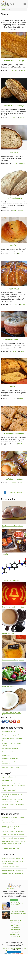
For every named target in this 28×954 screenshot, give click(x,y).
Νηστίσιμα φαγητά (8, 686)
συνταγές (21, 950)
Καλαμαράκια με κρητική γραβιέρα (11, 735)
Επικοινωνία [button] (14, 900)
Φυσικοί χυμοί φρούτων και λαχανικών (13, 804)
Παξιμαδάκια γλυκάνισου (14, 434)
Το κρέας (5, 554)
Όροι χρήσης (6, 948)
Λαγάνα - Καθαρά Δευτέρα (14, 60)
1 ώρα (14, 210)
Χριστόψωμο (14, 289)
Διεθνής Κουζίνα (15, 925)
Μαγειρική (5, 9)
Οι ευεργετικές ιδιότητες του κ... (13, 660)
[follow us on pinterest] (11, 721)
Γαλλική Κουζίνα (15, 923)
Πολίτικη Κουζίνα (15, 936)
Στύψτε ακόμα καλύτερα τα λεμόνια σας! (13, 858)
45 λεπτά (14, 70)
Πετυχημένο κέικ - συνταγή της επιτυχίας (13, 873)
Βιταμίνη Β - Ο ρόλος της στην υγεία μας (13, 817)
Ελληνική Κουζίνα (15, 927)
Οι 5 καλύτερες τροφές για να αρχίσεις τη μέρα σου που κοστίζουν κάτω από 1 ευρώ (13, 843)
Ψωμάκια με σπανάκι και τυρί (14, 339)
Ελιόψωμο (14, 387)
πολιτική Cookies (15, 948)
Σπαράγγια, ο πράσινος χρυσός (11, 848)
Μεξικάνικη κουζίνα (15, 934)
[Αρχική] (8, 4)
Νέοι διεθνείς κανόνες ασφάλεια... (14, 607)
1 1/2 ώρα (14, 163)
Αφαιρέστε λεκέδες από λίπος (10, 866)
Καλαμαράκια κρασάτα (8, 731)
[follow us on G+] (14, 721)
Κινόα (4, 807)
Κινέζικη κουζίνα (15, 932)
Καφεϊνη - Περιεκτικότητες (11, 633)
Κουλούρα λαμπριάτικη (14, 479)
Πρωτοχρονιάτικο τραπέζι (9, 777)
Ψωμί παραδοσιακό (14, 198)
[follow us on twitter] (7, 721)
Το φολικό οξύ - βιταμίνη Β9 (11, 580)
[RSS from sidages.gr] (18, 721)
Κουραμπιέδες (6, 755)
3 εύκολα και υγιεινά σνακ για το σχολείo (13, 834)
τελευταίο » (20, 492)
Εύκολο (23, 70)
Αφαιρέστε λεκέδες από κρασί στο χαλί (12, 870)
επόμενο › (12, 492)
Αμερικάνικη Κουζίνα (15, 920)
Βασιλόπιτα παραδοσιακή (9, 752)
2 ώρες (14, 117)
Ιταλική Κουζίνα (15, 929)
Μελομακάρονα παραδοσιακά (10, 748)
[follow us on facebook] (3, 721)
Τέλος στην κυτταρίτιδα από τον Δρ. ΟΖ (13, 838)
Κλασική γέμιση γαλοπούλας (10, 758)
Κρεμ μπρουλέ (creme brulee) (10, 767)
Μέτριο (20, 253)
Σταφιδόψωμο (14, 245)
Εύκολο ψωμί (14, 153)
